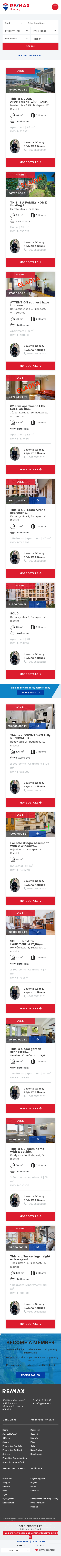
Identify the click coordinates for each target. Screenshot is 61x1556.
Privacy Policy (37, 1503)
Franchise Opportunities (15, 1458)
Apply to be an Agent (13, 1462)
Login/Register (37, 1478)
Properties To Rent (12, 1450)
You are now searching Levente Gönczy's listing (31, 1533)
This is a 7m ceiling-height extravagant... (30, 1258)
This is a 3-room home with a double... (27, 1150)
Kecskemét (36, 1454)
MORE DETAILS (29, 162)
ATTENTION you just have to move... (29, 304)
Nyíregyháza (36, 1450)
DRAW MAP (22, 1541)
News (33, 1486)
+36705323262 (36, 149)
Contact (34, 1491)
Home (5, 1430)
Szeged (34, 1434)
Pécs (32, 1442)
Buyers (33, 1482)
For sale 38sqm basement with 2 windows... (29, 844)
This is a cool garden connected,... (25, 1050)
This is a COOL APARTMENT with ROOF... (29, 100)
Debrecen (35, 1430)
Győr (32, 1446)
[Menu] (55, 7)
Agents (6, 1442)
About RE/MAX (10, 1434)
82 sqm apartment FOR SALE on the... (27, 407)
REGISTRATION (30, 1375)
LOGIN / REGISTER (30, 693)
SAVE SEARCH (47, 1549)
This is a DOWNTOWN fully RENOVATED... (30, 736)
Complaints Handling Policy (44, 1499)
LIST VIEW (39, 1541)
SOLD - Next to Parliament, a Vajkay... (26, 942)
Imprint (34, 1507)
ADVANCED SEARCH (29, 55)
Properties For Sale (12, 1446)
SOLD (14, 613)
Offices (6, 1438)
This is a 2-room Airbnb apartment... (27, 511)
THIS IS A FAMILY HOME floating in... (28, 204)
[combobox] (14, 23)
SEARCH (30, 46)
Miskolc (34, 1438)
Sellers (6, 1454)
